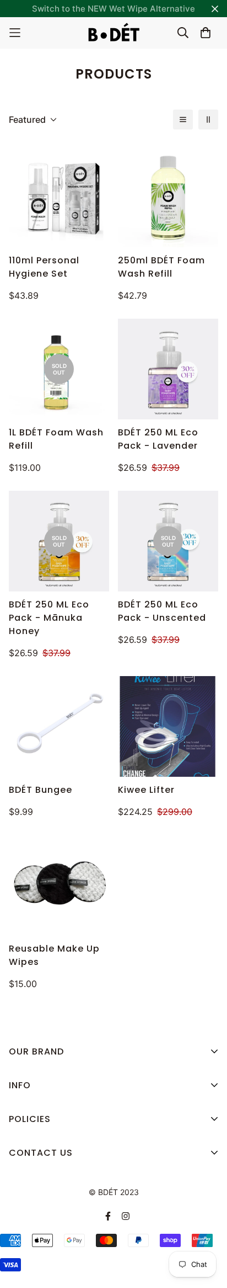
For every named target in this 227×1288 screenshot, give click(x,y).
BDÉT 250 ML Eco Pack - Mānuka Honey (49, 617)
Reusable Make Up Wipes (54, 955)
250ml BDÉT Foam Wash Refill (161, 267)
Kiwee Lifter (146, 789)
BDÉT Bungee (40, 789)
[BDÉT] (113, 33)
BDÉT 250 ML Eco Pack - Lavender (158, 439)
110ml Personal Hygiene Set (44, 267)
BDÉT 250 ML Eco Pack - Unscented (162, 611)
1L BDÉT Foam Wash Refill (56, 439)
